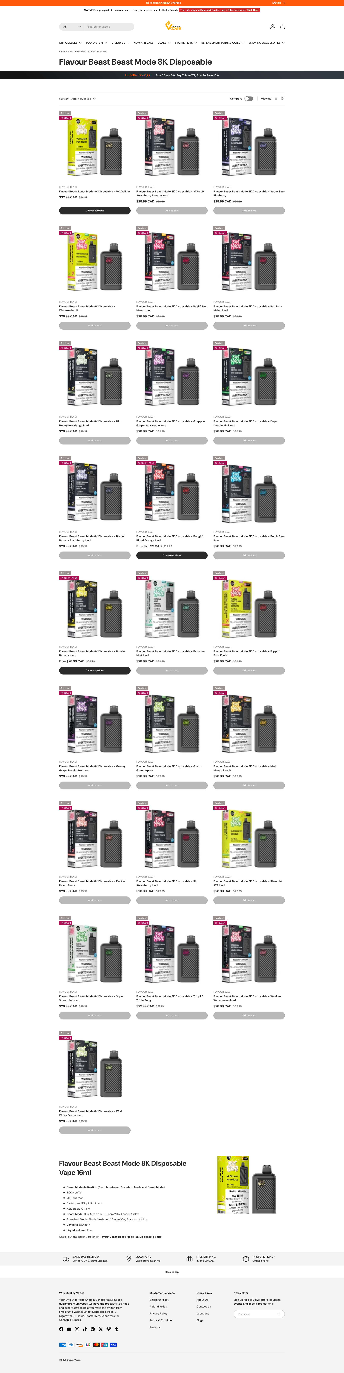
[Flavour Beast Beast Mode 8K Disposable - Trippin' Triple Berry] (172, 951)
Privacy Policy (158, 1313)
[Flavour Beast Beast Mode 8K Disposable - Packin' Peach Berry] (95, 836)
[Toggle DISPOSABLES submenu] (80, 43)
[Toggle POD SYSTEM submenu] (106, 43)
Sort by (64, 98)
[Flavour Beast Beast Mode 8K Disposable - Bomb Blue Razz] (249, 491)
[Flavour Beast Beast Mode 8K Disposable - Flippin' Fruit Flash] (249, 606)
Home (62, 51)
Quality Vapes (73, 1360)
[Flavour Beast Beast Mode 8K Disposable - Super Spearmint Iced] (95, 951)
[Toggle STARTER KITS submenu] (196, 43)
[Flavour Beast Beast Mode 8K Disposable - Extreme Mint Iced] (172, 606)
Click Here (252, 10)
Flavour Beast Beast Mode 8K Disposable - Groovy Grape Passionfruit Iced (92, 768)
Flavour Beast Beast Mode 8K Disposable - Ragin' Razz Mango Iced (171, 308)
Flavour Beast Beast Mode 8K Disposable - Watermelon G (87, 308)
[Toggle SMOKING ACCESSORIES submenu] (283, 43)
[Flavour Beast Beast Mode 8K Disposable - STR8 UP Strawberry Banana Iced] (172, 146)
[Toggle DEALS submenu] (169, 43)
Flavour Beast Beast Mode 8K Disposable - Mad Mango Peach (244, 768)
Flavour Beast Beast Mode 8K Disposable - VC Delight (94, 191)
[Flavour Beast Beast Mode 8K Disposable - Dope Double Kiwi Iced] (249, 376)
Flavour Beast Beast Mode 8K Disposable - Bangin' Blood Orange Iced (169, 538)
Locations (203, 1313)
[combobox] (96, 27)
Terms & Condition (161, 1320)
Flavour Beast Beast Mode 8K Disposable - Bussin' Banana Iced (92, 653)
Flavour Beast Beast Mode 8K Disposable (87, 51)
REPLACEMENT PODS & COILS (220, 43)
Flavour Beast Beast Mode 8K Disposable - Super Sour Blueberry (249, 193)
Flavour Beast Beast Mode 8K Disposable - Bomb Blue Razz (249, 538)
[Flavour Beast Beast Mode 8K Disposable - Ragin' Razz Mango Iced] (172, 261)
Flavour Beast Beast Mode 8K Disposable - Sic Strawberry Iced (166, 883)
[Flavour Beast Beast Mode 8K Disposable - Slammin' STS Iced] (249, 836)
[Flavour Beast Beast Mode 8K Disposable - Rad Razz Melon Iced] (249, 261)
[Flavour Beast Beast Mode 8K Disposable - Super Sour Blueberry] (249, 146)
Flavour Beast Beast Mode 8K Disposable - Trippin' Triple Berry (169, 998)
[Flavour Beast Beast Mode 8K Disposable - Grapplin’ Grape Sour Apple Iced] (172, 376)
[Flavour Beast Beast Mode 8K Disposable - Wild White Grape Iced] (95, 1066)
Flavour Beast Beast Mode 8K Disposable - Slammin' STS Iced (247, 883)
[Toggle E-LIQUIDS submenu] (128, 43)
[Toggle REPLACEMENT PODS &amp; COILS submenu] (243, 43)
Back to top (172, 1271)
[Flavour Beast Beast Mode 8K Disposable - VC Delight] (95, 146)
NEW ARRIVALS (143, 43)
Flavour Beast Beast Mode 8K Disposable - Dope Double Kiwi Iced (245, 423)
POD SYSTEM (94, 43)
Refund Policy (158, 1306)
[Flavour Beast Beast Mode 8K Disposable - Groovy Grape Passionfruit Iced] (95, 721)
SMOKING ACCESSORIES (264, 43)
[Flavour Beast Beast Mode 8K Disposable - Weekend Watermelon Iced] (249, 951)
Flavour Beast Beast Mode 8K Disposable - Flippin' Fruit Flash (246, 653)
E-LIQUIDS (118, 43)
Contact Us (204, 1306)
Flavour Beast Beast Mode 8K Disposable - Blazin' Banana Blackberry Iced (91, 538)
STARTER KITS (184, 43)
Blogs (200, 1320)
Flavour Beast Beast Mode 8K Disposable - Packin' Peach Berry (92, 883)
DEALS (162, 43)
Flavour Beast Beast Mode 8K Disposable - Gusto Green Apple (168, 768)
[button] (283, 27)
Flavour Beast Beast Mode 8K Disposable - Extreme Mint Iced (170, 653)
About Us (202, 1300)
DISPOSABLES (68, 43)
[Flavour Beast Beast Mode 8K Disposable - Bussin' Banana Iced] (95, 606)
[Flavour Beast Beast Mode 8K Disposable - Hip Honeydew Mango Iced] (95, 376)
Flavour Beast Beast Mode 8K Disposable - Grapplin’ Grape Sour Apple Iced (171, 423)
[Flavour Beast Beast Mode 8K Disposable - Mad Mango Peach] (249, 721)
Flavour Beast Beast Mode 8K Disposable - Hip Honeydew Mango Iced (90, 423)
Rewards (155, 1327)
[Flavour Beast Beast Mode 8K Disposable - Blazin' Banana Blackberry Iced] (95, 491)
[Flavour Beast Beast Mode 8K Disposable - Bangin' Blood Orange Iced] (172, 491)
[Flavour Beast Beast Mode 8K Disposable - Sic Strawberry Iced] (172, 836)
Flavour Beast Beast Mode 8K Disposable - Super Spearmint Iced (91, 998)
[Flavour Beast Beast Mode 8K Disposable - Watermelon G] (95, 261)
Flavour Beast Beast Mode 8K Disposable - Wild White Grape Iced (90, 1113)
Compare (236, 98)
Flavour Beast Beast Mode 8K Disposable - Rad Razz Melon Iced (247, 308)
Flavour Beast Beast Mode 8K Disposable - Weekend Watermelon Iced (248, 998)
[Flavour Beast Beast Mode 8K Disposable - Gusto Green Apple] (172, 721)
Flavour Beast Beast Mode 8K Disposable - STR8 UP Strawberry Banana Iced (170, 193)
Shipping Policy (159, 1300)
